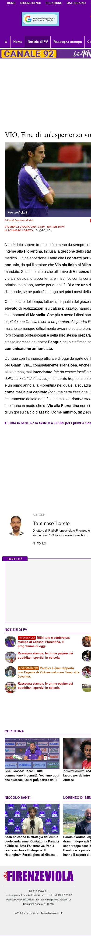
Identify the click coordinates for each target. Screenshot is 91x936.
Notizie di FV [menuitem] (38, 42)
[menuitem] (5, 41)
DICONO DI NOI (30, 3)
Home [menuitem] (17, 42)
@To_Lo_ (45, 230)
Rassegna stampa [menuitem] (67, 42)
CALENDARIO (76, 3)
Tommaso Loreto (20, 230)
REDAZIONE (54, 3)
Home (11, 3)
